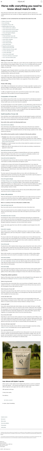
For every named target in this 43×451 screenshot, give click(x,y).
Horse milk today (5, 23)
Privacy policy (3, 425)
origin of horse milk (25, 64)
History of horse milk (6, 21)
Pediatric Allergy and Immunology (9, 180)
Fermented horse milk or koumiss (10, 37)
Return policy (3, 421)
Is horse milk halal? (7, 52)
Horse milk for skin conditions (9, 27)
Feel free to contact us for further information (23, 278)
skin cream (3, 261)
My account (3, 419)
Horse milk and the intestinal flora (10, 31)
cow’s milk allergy (14, 182)
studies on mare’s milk (6, 327)
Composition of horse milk (7, 24)
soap (19, 261)
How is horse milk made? (8, 54)
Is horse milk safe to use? (8, 50)
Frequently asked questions (8, 46)
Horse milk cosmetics (7, 42)
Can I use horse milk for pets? (9, 57)
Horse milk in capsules (8, 39)
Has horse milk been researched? (10, 55)
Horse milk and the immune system (10, 29)
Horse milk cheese (7, 44)
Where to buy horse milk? (8, 47)
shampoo (14, 261)
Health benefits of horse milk (8, 26)
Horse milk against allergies (9, 32)
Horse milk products (6, 34)
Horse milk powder (7, 41)
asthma (9, 191)
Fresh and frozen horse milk (9, 36)
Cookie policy (3, 428)
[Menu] (2, 1)
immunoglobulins (22, 154)
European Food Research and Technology (28, 106)
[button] (21, 430)
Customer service (4, 417)
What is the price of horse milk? (10, 49)
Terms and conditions (5, 423)
